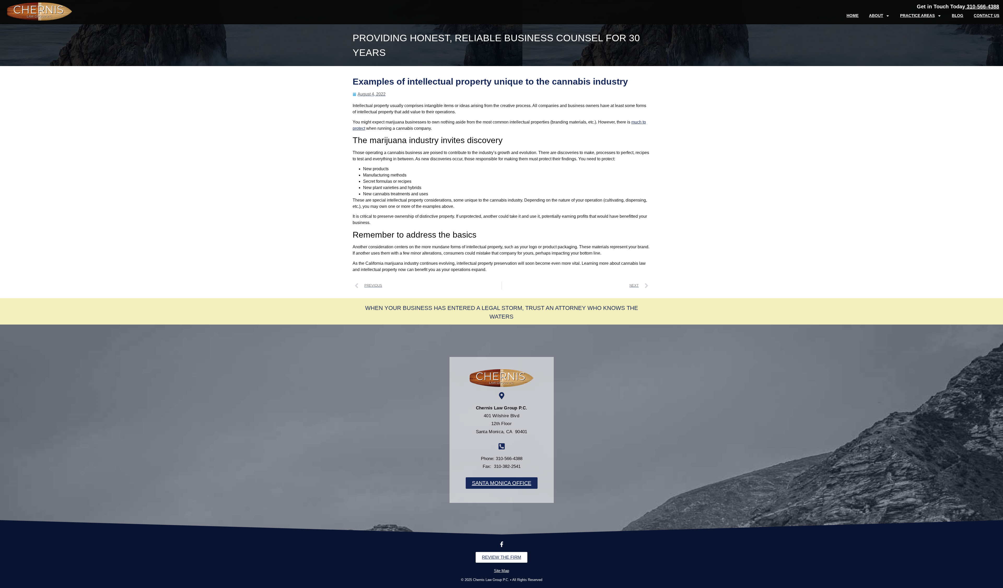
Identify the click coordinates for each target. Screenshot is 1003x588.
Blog (957, 15)
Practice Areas (917, 15)
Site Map (501, 570)
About (876, 15)
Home (853, 15)
